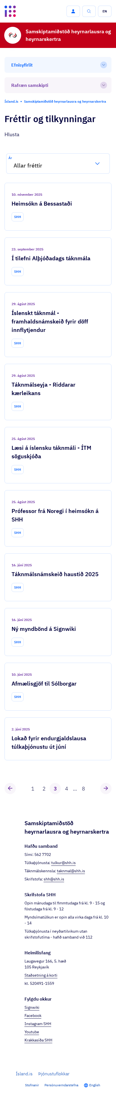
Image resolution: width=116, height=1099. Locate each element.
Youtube (31, 1031)
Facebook (32, 1015)
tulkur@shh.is (63, 862)
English (94, 1085)
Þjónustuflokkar (54, 1073)
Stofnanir (32, 1085)
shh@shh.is (54, 879)
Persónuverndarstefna (61, 1085)
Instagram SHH (37, 1023)
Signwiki (31, 1007)
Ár (10, 158)
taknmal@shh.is (71, 870)
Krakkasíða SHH (38, 1040)
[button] (73, 11)
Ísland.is (24, 1073)
